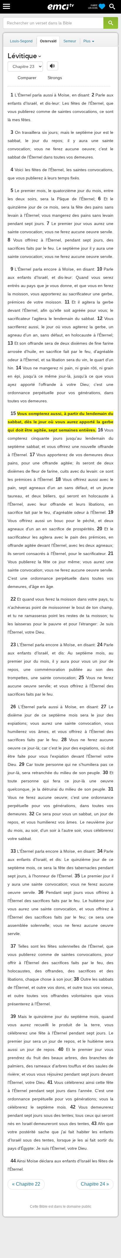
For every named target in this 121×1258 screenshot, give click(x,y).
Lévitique (22, 56)
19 (110, 512)
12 (99, 318)
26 (13, 706)
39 (13, 1016)
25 (81, 677)
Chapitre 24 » (95, 1184)
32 (31, 813)
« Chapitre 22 (26, 1184)
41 (50, 1082)
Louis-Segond (21, 41)
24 (99, 644)
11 (67, 301)
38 (76, 979)
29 (21, 764)
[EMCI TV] (60, 7)
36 (40, 892)
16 (100, 429)
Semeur (69, 41)
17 (32, 454)
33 (13, 851)
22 (13, 598)
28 (64, 739)
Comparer (26, 77)
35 (77, 875)
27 (103, 706)
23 (13, 644)
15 (13, 413)
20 (99, 528)
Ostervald (48, 41)
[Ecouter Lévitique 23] (52, 65)
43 (94, 1123)
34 (99, 851)
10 (99, 268)
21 (110, 553)
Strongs (54, 77)
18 (58, 479)
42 (72, 1106)
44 (13, 1160)
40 (60, 1049)
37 (13, 946)
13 (10, 343)
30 (105, 772)
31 (110, 789)
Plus (87, 41)
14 (18, 367)
